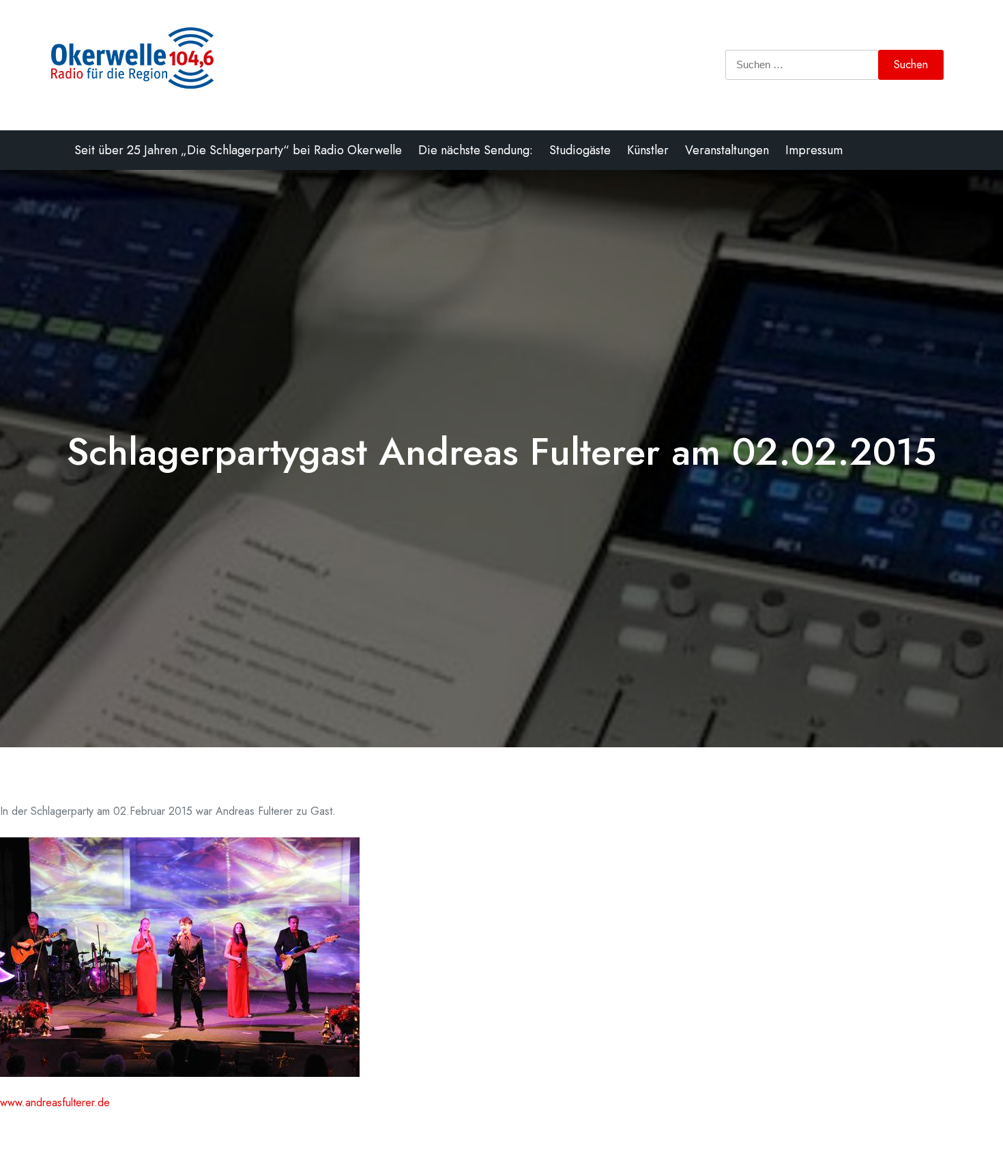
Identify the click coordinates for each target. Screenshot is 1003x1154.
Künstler (648, 150)
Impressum (814, 150)
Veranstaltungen (727, 150)
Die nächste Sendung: (475, 150)
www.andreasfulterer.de (55, 1102)
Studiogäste (580, 150)
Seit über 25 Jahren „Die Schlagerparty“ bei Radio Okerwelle (238, 150)
